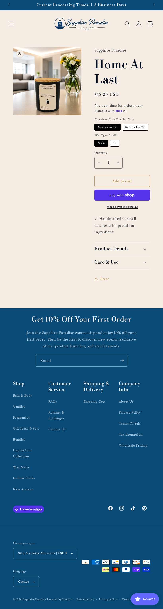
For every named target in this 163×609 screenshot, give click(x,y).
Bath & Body (22, 395)
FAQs (52, 401)
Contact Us (57, 429)
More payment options (122, 207)
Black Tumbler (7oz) (108, 126)
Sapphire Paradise (34, 599)
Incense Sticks (24, 478)
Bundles (19, 439)
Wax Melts (21, 467)
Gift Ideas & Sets (26, 428)
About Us (126, 401)
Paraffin (101, 142)
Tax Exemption (131, 434)
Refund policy (85, 599)
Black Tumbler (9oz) (135, 126)
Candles (19, 406)
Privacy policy (108, 599)
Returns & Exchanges (56, 415)
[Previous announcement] (8, 5)
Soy (115, 142)
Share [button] (104, 279)
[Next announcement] (154, 5)
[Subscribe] (122, 361)
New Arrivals (23, 489)
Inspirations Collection (22, 453)
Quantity (100, 153)
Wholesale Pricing (133, 445)
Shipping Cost (94, 401)
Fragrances (21, 417)
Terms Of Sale (130, 423)
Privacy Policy (130, 412)
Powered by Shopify (59, 599)
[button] (10, 23)
